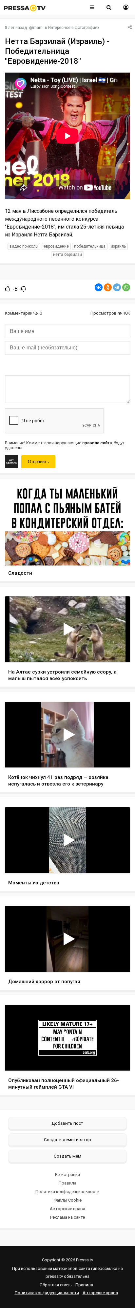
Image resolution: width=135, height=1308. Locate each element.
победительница (90, 246)
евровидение (56, 246)
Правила (67, 1183)
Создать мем (67, 1156)
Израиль (118, 246)
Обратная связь (56, 1284)
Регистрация (67, 1174)
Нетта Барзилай (67, 254)
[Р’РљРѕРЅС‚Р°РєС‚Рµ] (99, 287)
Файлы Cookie (67, 1200)
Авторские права (67, 1208)
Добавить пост (67, 1123)
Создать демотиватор (67, 1139)
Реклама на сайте (67, 1217)
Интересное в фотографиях (73, 27)
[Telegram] (117, 287)
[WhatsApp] (126, 287)
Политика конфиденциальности (67, 1191)
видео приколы (24, 246)
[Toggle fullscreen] (117, 651)
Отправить (38, 461)
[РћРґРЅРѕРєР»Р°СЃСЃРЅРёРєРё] (108, 287)
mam (38, 27)
